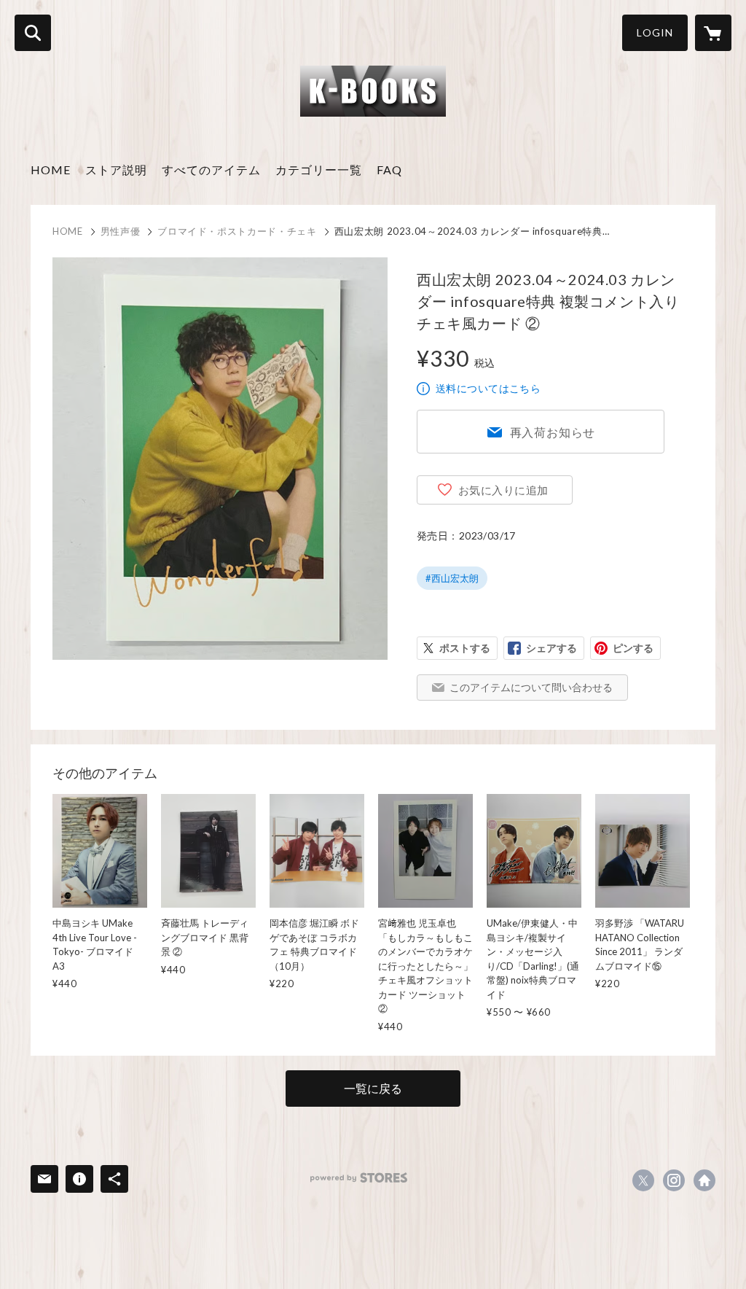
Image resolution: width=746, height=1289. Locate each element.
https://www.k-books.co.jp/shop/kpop (704, 1180)
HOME (51, 169)
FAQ (389, 169)
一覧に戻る (373, 1088)
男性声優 (121, 231)
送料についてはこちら (488, 388)
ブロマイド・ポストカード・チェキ (236, 231)
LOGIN (655, 32)
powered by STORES (359, 1177)
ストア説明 (116, 169)
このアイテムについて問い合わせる (531, 687)
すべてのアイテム (211, 169)
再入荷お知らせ (553, 432)
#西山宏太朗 (452, 578)
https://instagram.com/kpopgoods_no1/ (674, 1180)
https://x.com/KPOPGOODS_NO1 (643, 1180)
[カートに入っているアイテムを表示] (713, 33)
